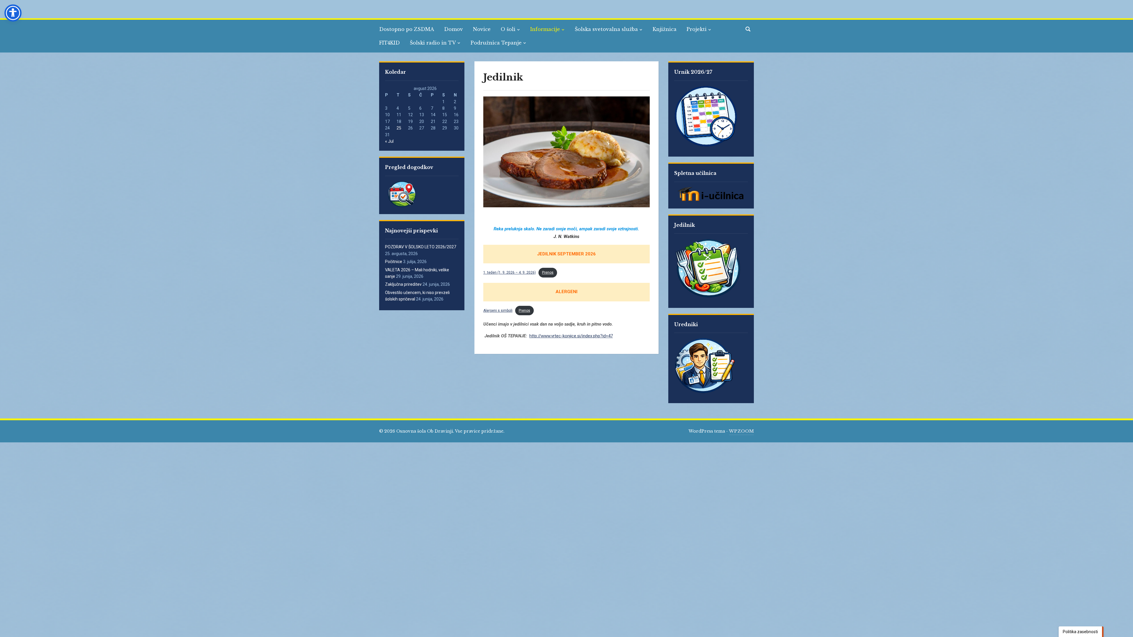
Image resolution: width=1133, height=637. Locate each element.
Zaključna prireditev (403, 284)
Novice (482, 29)
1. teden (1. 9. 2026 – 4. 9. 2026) (509, 272)
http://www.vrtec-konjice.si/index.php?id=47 (571, 336)
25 (399, 128)
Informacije (545, 29)
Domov (453, 29)
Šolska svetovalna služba (606, 29)
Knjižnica (665, 29)
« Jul (389, 141)
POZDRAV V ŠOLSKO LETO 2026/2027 (420, 246)
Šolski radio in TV (433, 43)
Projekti (697, 29)
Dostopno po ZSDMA (406, 29)
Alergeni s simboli (498, 310)
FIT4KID (389, 43)
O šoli (508, 29)
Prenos (548, 272)
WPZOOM (741, 431)
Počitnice (393, 261)
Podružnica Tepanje (496, 43)
